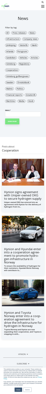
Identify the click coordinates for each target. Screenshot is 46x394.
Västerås (24, 45)
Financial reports (14, 95)
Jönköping (11, 45)
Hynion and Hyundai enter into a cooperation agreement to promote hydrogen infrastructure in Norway (22, 255)
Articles (34, 57)
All (7, 33)
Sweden (9, 82)
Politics (20, 88)
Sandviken (11, 57)
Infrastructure (12, 39)
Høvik (34, 45)
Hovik (30, 101)
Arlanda (9, 51)
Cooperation (12, 70)
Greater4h (30, 95)
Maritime (10, 101)
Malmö (9, 88)
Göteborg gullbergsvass (17, 76)
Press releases (19, 33)
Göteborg (10, 64)
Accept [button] (18, 390)
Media (21, 101)
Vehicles (23, 57)
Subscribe (22, 363)
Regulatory (24, 64)
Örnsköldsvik (23, 82)
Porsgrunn (22, 51)
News (32, 33)
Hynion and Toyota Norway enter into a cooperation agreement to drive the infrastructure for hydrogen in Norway (23, 319)
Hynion (22, 354)
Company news (30, 39)
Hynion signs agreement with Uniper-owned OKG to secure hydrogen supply (22, 195)
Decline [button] (27, 390)
